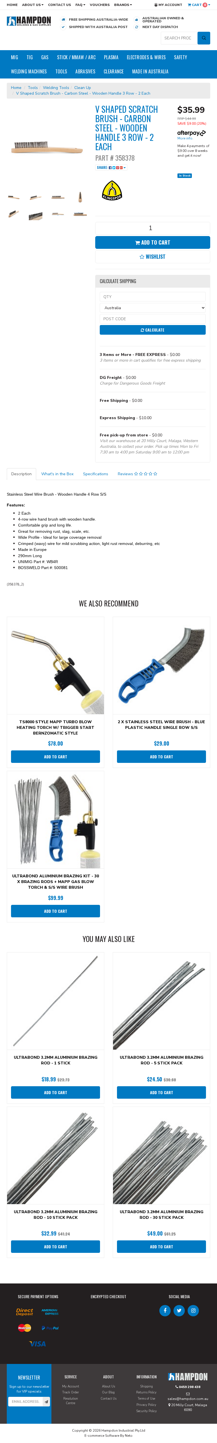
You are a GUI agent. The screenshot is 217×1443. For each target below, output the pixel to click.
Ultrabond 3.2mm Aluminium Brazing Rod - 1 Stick (55, 1060)
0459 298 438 (189, 1387)
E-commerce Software (101, 1435)
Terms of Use (146, 1399)
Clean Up (82, 87)
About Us (32, 5)
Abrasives (85, 71)
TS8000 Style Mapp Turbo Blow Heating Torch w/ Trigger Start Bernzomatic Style (55, 727)
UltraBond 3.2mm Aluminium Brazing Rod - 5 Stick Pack (161, 1060)
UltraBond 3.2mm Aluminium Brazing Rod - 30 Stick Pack (161, 1214)
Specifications (95, 474)
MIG (14, 57)
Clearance (114, 71)
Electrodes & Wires (146, 57)
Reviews (126, 474)
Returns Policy (146, 1392)
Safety (180, 57)
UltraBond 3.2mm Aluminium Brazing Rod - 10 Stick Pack (55, 1214)
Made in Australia (150, 71)
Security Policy (146, 1411)
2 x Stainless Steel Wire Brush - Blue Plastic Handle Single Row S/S (161, 724)
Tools (61, 71)
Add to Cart (155, 242)
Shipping (146, 1386)
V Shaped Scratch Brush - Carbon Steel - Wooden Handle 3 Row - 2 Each (83, 93)
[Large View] (13, 197)
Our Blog (108, 1392)
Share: (103, 167)
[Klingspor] (112, 190)
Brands (122, 5)
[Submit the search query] (204, 38)
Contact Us (59, 5)
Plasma (111, 57)
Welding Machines (29, 71)
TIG (30, 57)
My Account (170, 5)
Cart (198, 5)
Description (21, 474)
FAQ (79, 5)
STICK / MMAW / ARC (76, 57)
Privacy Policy (146, 1405)
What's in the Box (57, 474)
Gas (45, 57)
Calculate (154, 330)
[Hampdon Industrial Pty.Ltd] (29, 21)
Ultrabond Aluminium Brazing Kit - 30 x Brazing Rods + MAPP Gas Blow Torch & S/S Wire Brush (55, 881)
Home (12, 5)
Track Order (70, 1392)
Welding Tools (56, 87)
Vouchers (100, 5)
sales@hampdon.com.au (188, 1399)
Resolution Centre (70, 1401)
